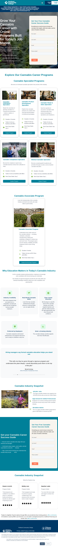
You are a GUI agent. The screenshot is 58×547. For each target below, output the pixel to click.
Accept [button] (42, 543)
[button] (42, 3)
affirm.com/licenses (32, 518)
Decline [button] (48, 543)
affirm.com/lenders (52, 515)
